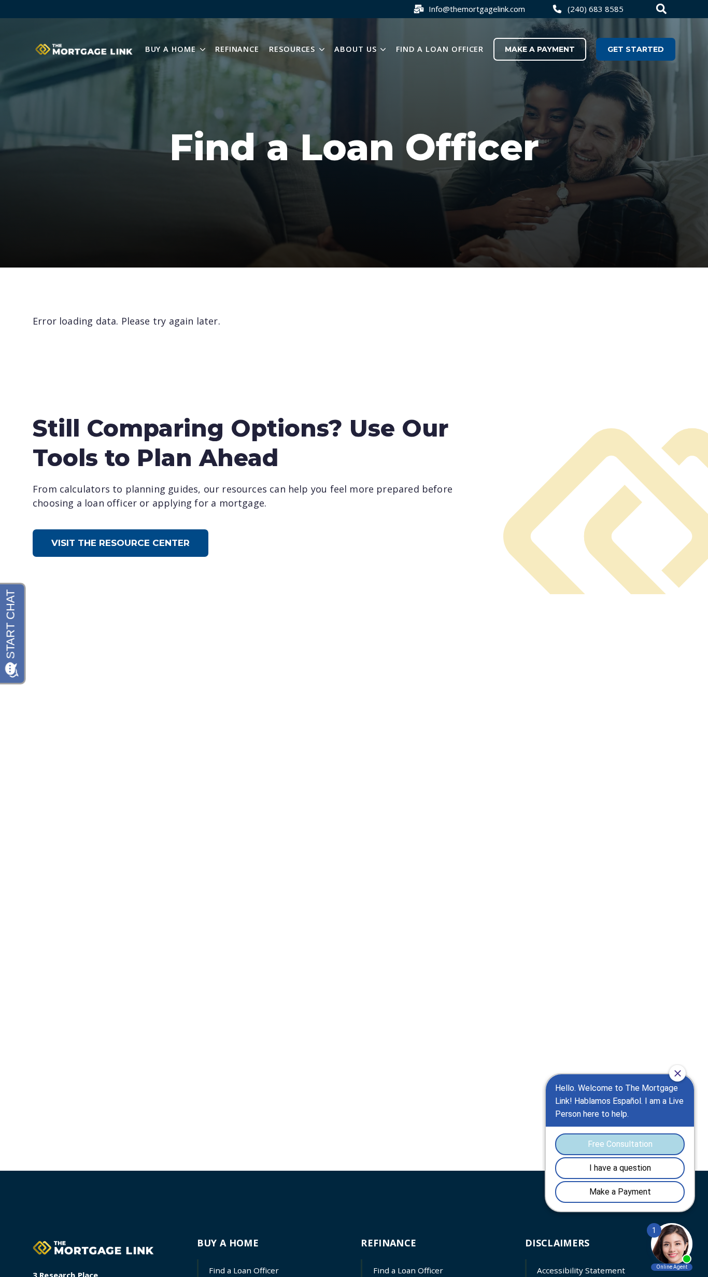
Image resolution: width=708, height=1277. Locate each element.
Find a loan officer (440, 49)
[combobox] (662, 9)
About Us (355, 49)
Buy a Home (170, 49)
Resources (292, 49)
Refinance (237, 49)
